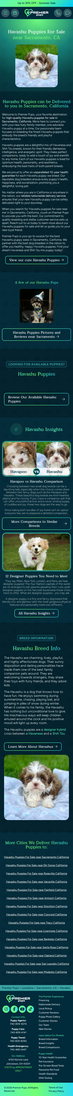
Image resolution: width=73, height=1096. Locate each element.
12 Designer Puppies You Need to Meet (36, 576)
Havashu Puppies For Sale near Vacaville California (36, 881)
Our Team (44, 1025)
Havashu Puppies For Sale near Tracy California (36, 922)
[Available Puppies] (15, 13)
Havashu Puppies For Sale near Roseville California (36, 873)
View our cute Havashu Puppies (35, 260)
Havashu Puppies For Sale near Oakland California (37, 955)
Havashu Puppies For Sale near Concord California (36, 914)
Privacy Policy (56, 1091)
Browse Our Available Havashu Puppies (32, 399)
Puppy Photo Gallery (49, 1016)
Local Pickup (45, 1008)
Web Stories (45, 1029)
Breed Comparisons (49, 1047)
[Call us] (58, 13)
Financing (44, 1000)
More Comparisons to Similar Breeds (34, 524)
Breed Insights (46, 1043)
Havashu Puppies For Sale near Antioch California (36, 898)
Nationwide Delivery (49, 1004)
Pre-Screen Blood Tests (51, 1065)
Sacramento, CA (46, 987)
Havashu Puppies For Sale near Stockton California (36, 906)
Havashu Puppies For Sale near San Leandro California (36, 963)
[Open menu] (5, 13)
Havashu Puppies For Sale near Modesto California (36, 972)
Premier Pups (10, 987)
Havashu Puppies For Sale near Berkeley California (36, 939)
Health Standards (48, 1073)
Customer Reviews (49, 1012)
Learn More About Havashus (30, 747)
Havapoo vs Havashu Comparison (36, 481)
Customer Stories (48, 1020)
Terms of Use (56, 1087)
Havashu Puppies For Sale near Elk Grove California (36, 865)
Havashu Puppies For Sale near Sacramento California (36, 857)
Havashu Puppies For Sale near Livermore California (36, 931)
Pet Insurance (46, 1061)
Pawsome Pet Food (49, 1069)
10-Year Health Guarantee (52, 1057)
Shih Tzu (58, 733)
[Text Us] (67, 13)
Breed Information (48, 1039)
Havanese (36, 733)
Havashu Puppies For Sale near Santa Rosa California (36, 947)
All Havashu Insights (34, 613)
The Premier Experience (51, 996)
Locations (27, 987)
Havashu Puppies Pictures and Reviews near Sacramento (36, 334)
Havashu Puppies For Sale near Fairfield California (37, 890)
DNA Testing (45, 1078)
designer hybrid (55, 730)
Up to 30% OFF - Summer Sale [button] (37, 3)
